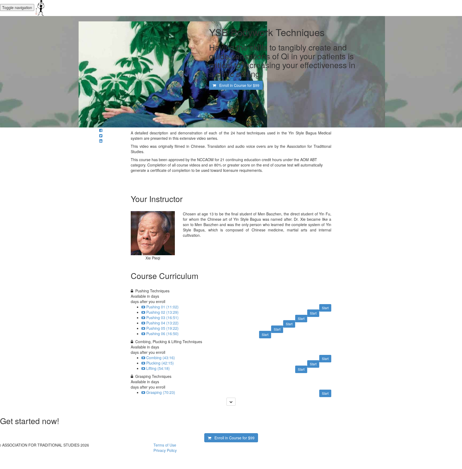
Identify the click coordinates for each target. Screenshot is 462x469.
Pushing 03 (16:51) (162, 317)
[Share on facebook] (100, 130)
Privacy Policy (165, 450)
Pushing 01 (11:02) (162, 306)
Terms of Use (164, 445)
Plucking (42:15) (160, 363)
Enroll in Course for (237, 85)
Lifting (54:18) (158, 368)
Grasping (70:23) (160, 392)
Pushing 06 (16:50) (162, 333)
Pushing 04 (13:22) (162, 322)
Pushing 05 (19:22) (162, 328)
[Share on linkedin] (100, 141)
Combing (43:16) (160, 357)
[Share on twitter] (100, 135)
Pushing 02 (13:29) (162, 312)
